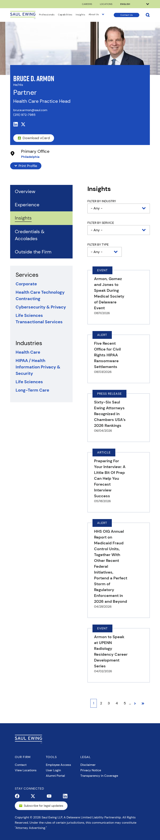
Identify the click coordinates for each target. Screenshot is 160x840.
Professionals (47, 14)
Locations (106, 4)
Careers (87, 4)
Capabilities (65, 14)
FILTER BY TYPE (98, 245)
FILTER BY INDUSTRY (101, 201)
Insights (80, 14)
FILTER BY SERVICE (100, 223)
